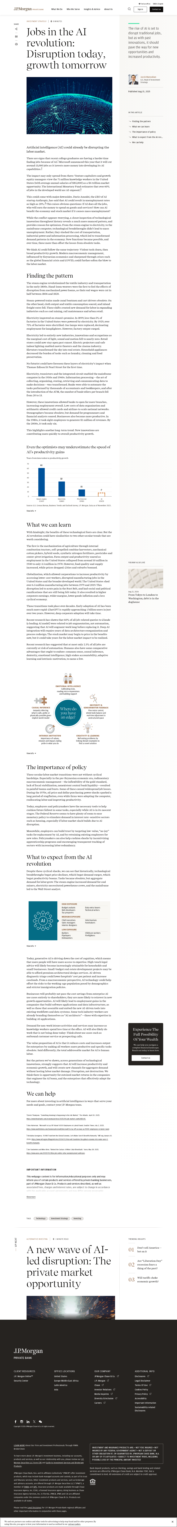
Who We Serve (73, 9)
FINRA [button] (26, 1487)
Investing (77, 1219)
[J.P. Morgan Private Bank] (29, 9)
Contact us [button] (156, 9)
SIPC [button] (35, 1487)
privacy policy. (74, 1524)
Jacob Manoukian (148, 77)
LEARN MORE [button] (19, 1445)
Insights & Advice (92, 9)
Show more (31, 1197)
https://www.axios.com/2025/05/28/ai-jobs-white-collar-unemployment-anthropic (56, 1153)
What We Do (57, 9)
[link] (145, 578)
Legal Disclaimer (34, 1507)
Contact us (145, 1058)
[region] (88, 1522)
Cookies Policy (141, 1390)
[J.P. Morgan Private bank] (28, 1357)
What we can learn (140, 127)
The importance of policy (144, 132)
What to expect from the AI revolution (150, 137)
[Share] (16, 29)
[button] (144, 4)
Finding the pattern (141, 121)
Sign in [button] (140, 9)
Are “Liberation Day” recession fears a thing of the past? (149, 1264)
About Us (108, 9)
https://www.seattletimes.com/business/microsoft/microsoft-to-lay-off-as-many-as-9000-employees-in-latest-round (68, 1129)
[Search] (129, 9)
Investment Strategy (37, 21)
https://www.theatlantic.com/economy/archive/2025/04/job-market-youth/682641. (56, 1119)
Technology (40, 1219)
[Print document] (16, 44)
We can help (137, 142)
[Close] (173, 1522)
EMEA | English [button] (158, 4)
